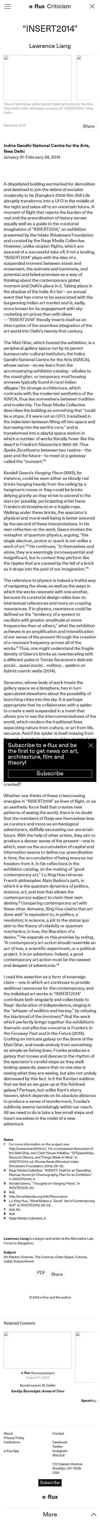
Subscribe (50, 773)
